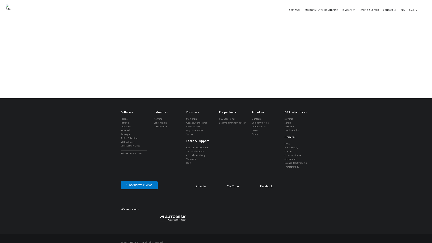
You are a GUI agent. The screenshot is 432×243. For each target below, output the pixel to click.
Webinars (191, 158)
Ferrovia (125, 122)
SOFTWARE (295, 10)
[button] (189, 186)
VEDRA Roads (127, 141)
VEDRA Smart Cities (130, 145)
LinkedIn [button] (200, 186)
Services (190, 134)
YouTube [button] (233, 186)
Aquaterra (126, 126)
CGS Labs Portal (227, 118)
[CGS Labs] (8, 10)
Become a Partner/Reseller (232, 122)
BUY (403, 10)
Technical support (195, 151)
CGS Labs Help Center (197, 147)
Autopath (125, 130)
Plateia (124, 118)
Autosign (125, 134)
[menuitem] (295, 10)
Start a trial (191, 118)
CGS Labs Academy (195, 155)
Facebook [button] (266, 186)
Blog (188, 162)
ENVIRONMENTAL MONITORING (321, 10)
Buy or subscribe (194, 130)
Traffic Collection (129, 138)
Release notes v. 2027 (131, 153)
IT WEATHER (348, 10)
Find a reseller (193, 126)
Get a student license (196, 122)
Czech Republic (292, 130)
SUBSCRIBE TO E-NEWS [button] (139, 185)
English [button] (413, 10)
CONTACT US (390, 10)
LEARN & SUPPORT (369, 10)
